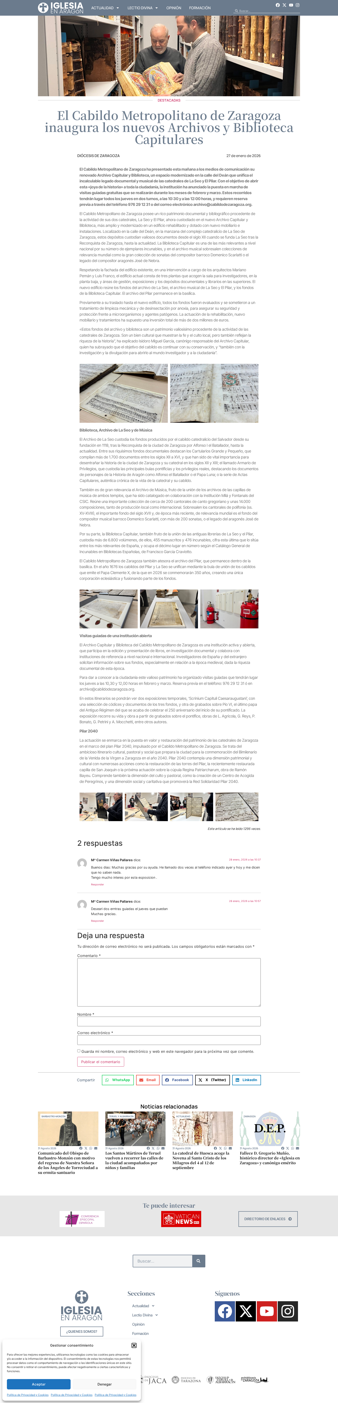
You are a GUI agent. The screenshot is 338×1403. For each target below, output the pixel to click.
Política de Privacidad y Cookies (28, 1395)
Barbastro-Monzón (54, 1116)
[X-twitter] (284, 5)
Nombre (85, 1014)
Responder (97, 884)
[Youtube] (291, 5)
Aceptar (39, 1384)
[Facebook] (278, 5)
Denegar (104, 1384)
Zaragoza (249, 1116)
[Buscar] (198, 1261)
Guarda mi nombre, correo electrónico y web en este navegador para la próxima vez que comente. (167, 1051)
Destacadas (169, 100)
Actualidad (102, 7)
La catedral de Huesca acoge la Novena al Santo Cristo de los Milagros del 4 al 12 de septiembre (200, 1160)
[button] (134, 1345)
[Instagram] (297, 5)
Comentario (89, 955)
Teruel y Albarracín (121, 1116)
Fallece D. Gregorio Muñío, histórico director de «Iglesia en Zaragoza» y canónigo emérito (270, 1157)
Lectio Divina (140, 7)
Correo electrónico (95, 1033)
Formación (200, 7)
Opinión (173, 7)
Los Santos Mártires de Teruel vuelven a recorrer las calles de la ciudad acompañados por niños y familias (134, 1160)
